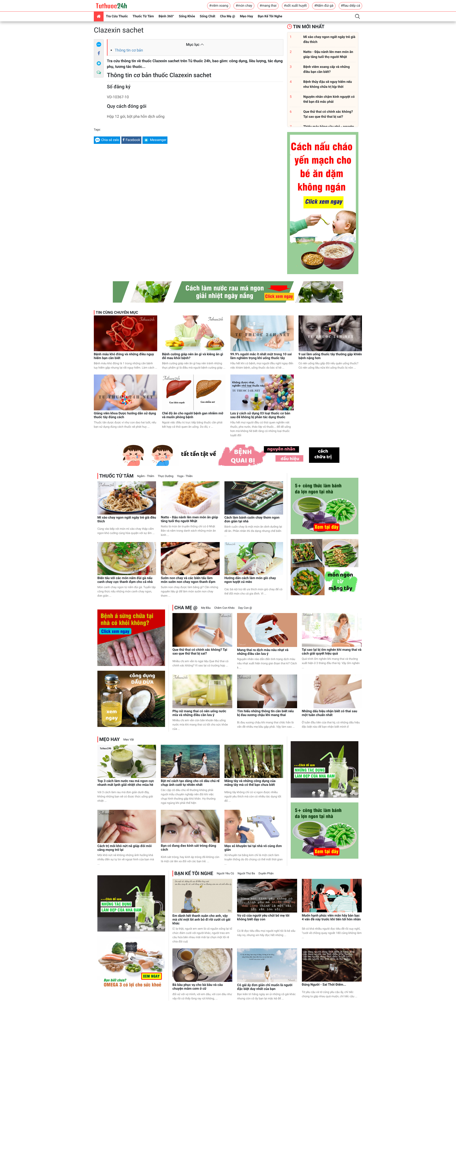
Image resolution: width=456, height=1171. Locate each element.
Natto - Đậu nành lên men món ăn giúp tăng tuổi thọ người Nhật (189, 519)
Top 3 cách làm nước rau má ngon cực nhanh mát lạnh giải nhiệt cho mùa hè (125, 783)
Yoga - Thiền (185, 476)
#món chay (244, 6)
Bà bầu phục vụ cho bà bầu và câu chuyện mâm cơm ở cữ (197, 987)
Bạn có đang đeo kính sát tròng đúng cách (188, 848)
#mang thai (268, 6)
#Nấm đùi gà (323, 6)
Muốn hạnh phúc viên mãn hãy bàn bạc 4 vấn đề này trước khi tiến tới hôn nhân (331, 917)
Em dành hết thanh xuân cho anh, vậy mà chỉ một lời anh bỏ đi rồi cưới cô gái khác (201, 919)
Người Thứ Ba (246, 873)
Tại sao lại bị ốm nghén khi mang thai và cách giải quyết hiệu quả (331, 652)
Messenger (158, 140)
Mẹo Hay (246, 16)
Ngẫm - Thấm (145, 476)
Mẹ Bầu (205, 607)
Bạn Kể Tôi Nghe (270, 16)
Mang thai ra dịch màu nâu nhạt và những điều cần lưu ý (262, 652)
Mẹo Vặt (128, 739)
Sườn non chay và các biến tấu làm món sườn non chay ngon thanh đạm (188, 580)
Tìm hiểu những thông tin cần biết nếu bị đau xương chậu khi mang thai (265, 713)
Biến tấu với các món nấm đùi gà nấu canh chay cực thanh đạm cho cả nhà (125, 580)
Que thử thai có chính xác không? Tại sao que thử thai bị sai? (199, 652)
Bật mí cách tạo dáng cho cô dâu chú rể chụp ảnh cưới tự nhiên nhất (190, 783)
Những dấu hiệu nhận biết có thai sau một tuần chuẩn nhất (329, 713)
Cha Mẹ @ (227, 16)
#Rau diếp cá (350, 6)
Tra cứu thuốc (117, 16)
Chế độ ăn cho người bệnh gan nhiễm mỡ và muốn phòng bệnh (192, 415)
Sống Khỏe (187, 16)
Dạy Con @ (245, 607)
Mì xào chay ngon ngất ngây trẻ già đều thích (126, 519)
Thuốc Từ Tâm (143, 16)
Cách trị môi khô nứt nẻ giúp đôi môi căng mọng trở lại (124, 848)
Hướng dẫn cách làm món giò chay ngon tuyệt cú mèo (250, 580)
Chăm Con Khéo (224, 607)
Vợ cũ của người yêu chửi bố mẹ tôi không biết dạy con (263, 917)
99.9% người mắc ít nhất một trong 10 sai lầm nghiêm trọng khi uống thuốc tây (261, 356)
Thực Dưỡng (165, 476)
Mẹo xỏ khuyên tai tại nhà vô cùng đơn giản (253, 848)
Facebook (133, 140)
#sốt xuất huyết (295, 6)
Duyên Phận (266, 873)
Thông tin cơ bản (129, 50)
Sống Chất (207, 16)
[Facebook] (99, 53)
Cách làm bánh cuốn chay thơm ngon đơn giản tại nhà (252, 519)
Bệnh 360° (166, 16)
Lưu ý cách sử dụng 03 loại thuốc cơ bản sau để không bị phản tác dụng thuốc (260, 415)
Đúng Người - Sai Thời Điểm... (324, 985)
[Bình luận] (99, 72)
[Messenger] (99, 63)
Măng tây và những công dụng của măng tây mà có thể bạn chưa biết (250, 783)
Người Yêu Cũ (225, 873)
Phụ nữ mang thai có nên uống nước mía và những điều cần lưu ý (199, 713)
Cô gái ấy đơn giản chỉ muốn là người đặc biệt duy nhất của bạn (264, 987)
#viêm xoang (218, 6)
